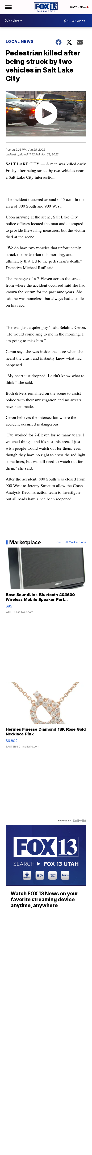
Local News (20, 41)
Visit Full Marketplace (70, 542)
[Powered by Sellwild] (79, 820)
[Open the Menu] (8, 7)
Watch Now (78, 7)
